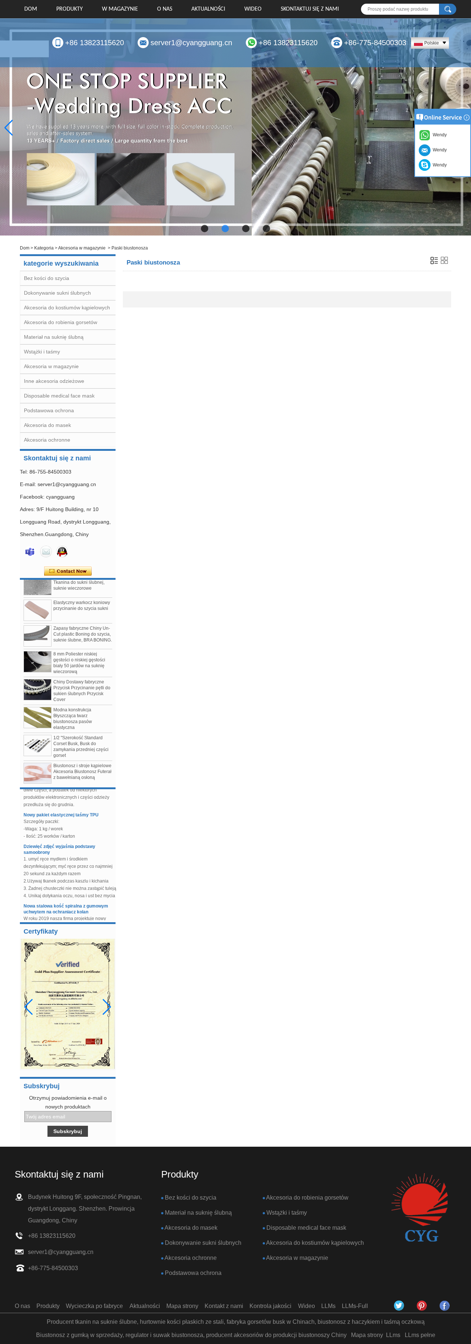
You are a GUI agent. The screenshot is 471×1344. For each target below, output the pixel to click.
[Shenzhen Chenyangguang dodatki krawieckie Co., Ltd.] (419, 1208)
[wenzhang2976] (422, 1306)
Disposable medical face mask (59, 396)
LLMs (328, 1306)
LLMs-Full (355, 1306)
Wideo (253, 9)
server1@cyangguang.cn (191, 43)
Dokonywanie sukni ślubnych (57, 293)
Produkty (69, 9)
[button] (204, 228)
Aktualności (208, 9)
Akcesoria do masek (47, 425)
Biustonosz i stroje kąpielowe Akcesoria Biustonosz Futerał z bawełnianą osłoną (82, 759)
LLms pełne (420, 1335)
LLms (393, 1335)
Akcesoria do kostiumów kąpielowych (67, 307)
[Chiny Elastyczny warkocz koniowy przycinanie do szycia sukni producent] (38, 598)
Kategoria (44, 248)
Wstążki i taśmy (42, 352)
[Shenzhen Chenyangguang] (399, 1306)
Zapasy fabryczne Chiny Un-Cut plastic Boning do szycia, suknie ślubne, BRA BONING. (82, 622)
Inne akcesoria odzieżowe (54, 381)
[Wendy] (30, 551)
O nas (164, 9)
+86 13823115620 (94, 43)
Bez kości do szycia (46, 278)
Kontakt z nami (224, 1306)
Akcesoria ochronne (47, 440)
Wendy (439, 165)
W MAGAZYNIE (120, 9)
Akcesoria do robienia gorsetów (60, 322)
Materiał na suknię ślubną (54, 337)
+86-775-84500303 (375, 43)
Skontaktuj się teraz (68, 571)
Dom (30, 9)
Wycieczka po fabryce (94, 1306)
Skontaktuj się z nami (310, 9)
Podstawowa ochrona (49, 410)
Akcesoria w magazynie (82, 248)
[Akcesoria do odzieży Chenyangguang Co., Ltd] (445, 1306)
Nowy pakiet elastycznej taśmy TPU (61, 802)
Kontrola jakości (270, 1306)
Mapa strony (182, 1306)
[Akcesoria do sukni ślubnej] (235, 127)
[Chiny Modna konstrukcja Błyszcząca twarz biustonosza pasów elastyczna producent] (38, 705)
